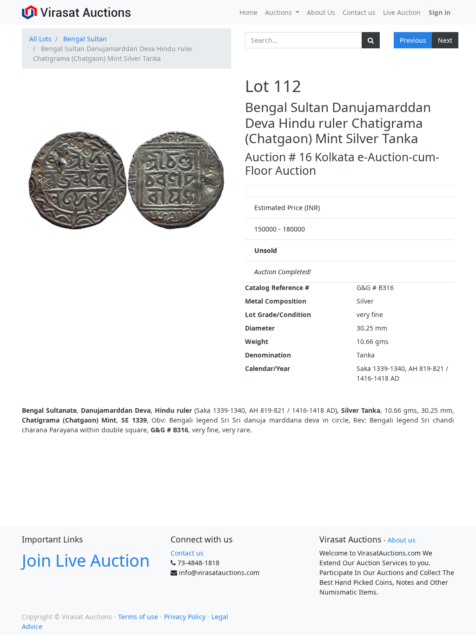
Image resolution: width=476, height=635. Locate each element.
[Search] (371, 40)
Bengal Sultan (85, 38)
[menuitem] (248, 12)
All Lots (40, 38)
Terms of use (138, 616)
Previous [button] (413, 40)
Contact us (187, 553)
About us (402, 540)
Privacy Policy (184, 616)
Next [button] (445, 40)
